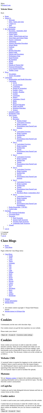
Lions (10, 259)
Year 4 (15, 167)
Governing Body (14, 214)
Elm (10, 265)
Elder (10, 276)
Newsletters (12, 74)
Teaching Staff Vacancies (21, 221)
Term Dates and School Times (18, 38)
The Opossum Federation (17, 212)
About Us (8, 18)
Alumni (11, 225)
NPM (10, 258)
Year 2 (15, 142)
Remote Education (14, 50)
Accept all (12, 335)
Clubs (10, 49)
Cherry (11, 283)
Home (7, 16)
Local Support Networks (16, 68)
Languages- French (19, 99)
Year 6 (15, 194)
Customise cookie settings (24, 335)
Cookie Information (11, 301)
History (15, 97)
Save (18, 411)
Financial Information (15, 67)
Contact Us (12, 23)
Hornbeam (12, 295)
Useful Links (13, 209)
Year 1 (15, 130)
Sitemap (7, 299)
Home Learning (22, 124)
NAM (11, 256)
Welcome (12, 20)
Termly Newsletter (14, 76)
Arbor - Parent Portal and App (18, 36)
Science (15, 110)
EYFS (15, 83)
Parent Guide (13, 52)
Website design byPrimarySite (15, 311)
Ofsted (11, 63)
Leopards (12, 263)
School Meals (13, 45)
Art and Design (17, 85)
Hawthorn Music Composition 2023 (28, 193)
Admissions (12, 41)
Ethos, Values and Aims (16, 22)
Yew (10, 286)
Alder (10, 292)
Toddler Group (13, 70)
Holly (10, 274)
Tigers (11, 261)
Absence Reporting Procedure (18, 43)
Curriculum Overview (24, 122)
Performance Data (14, 56)
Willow (11, 272)
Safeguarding (13, 32)
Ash (10, 268)
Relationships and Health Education (20, 79)
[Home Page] (6, 5)
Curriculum (8, 77)
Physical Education (19, 104)
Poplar (11, 279)
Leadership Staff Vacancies (21, 223)
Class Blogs (8, 247)
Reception (16, 119)
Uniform (11, 47)
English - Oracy (18, 90)
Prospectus (12, 27)
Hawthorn (12, 288)
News (6, 72)
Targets (19, 137)
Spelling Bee (21, 135)
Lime (10, 270)
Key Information (10, 29)
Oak (10, 267)
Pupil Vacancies (18, 218)
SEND (11, 61)
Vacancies (12, 216)
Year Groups (13, 115)
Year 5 (15, 180)
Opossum (8, 211)
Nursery (15, 117)
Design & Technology (20, 88)
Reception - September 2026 (18, 31)
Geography (16, 95)
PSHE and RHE (18, 106)
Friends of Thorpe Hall (16, 65)
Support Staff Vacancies (20, 220)
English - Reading (18, 92)
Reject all (4, 335)
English (15, 94)
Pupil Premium (13, 58)
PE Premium (13, 59)
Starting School (21, 121)
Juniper (11, 294)
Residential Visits (14, 113)
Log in (7, 229)
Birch (10, 290)
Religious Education (19, 108)
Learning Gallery (14, 112)
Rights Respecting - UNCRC (18, 207)
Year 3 (15, 155)
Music (15, 103)
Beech (11, 285)
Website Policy (9, 302)
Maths (15, 101)
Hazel (10, 277)
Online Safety (13, 34)
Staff (10, 25)
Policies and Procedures (16, 54)
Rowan (11, 281)
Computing (16, 86)
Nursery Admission (15, 40)
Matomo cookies (11, 378)
